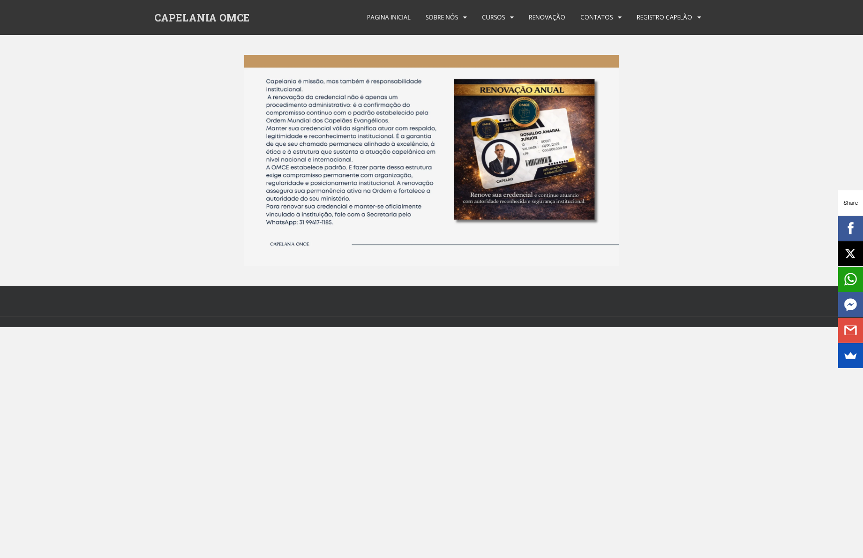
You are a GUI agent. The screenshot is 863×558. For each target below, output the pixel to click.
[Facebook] (850, 228)
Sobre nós (442, 17)
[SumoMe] (850, 355)
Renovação (547, 17)
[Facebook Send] (850, 304)
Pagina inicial (389, 17)
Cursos (493, 17)
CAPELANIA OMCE (202, 17)
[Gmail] (850, 330)
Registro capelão (664, 17)
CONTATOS (596, 17)
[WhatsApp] (850, 279)
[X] (850, 253)
